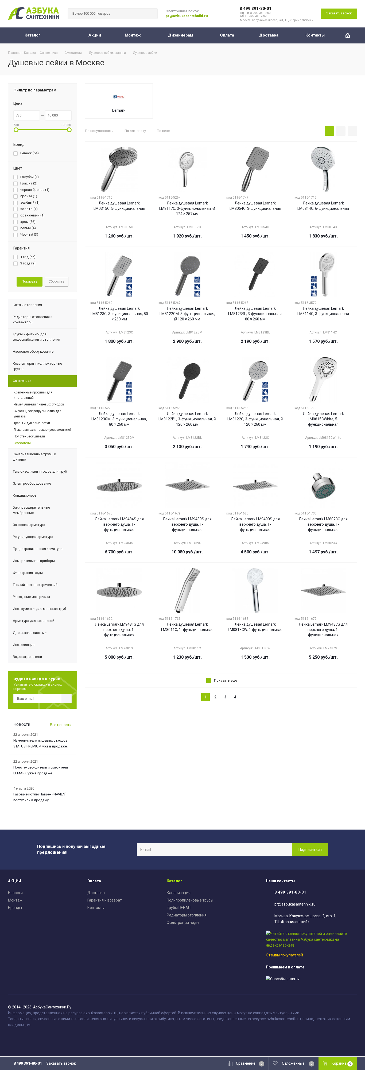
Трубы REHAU (179, 908)
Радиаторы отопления (187, 915)
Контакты (95, 908)
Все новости (61, 725)
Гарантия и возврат (104, 900)
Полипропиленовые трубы (190, 900)
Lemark (118, 110)
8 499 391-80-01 (255, 8)
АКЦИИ (14, 881)
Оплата (94, 881)
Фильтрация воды (183, 922)
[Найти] (151, 13)
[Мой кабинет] (347, 35)
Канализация (179, 893)
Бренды (15, 908)
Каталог (174, 881)
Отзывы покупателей (284, 955)
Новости (15, 893)
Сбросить (56, 281)
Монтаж (15, 900)
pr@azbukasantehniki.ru (187, 16)
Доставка (96, 893)
